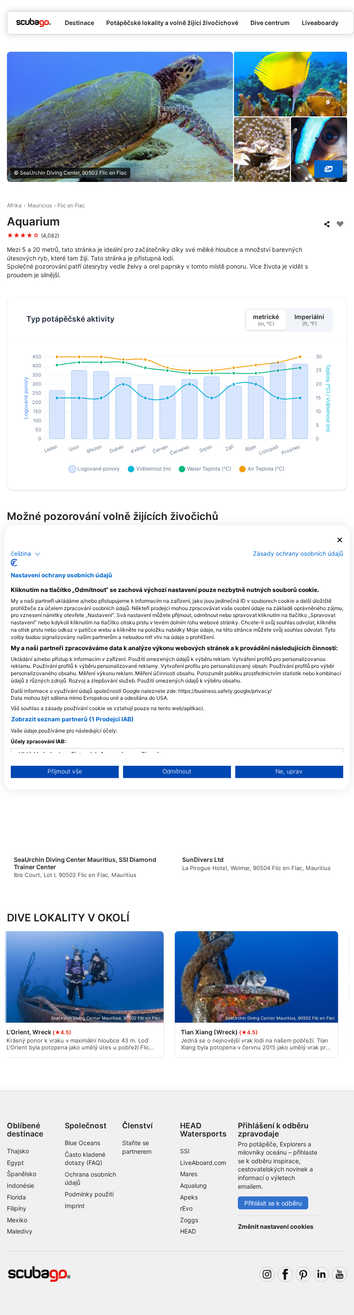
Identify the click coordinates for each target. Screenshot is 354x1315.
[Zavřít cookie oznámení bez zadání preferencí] (339, 540)
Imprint (75, 1205)
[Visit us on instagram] (267, 1274)
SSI (185, 1151)
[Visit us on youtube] (339, 1274)
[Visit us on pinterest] (303, 1274)
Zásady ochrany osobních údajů (298, 553)
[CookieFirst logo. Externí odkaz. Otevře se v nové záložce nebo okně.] (14, 563)
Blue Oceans (82, 1142)
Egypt (15, 1162)
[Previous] (21, 826)
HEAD (188, 1231)
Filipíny (16, 1208)
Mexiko (17, 1220)
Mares (188, 1173)
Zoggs (189, 1220)
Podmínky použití (89, 1194)
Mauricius (40, 205)
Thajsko (18, 1151)
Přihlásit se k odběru (273, 1203)
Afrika (14, 205)
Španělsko (21, 1173)
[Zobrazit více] (328, 169)
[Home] (33, 22)
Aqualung (193, 1185)
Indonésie (20, 1185)
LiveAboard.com (203, 1162)
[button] (26, 554)
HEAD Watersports (203, 1129)
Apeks (189, 1197)
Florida (16, 1197)
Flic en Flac (71, 205)
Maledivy (19, 1231)
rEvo (186, 1208)
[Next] (332, 826)
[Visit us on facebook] (285, 1274)
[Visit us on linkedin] (321, 1274)
